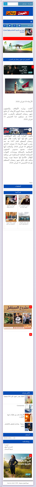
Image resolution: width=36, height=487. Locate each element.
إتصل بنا (30, 3)
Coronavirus (20, 405)
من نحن (24, 3)
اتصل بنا (6, 445)
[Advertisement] (18, 249)
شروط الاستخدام (9, 449)
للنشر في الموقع (9, 447)
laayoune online (10, 483)
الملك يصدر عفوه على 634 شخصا (14, 396)
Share (30, 182)
